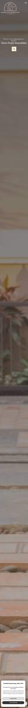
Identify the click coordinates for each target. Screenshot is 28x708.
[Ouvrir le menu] (26, 3)
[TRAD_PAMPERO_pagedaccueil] (10, 13)
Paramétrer (13, 698)
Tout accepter (13, 702)
